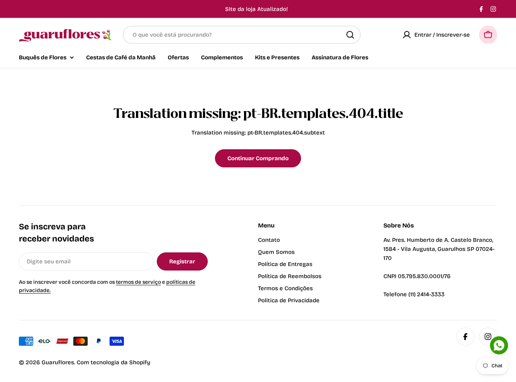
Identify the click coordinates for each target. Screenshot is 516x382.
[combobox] (242, 35)
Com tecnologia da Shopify (113, 362)
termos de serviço (138, 282)
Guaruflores (58, 362)
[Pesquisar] (350, 34)
